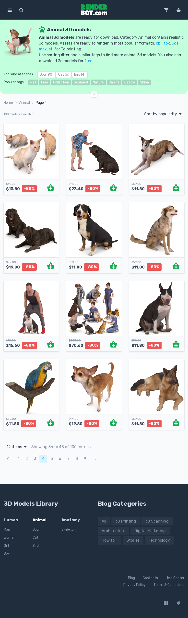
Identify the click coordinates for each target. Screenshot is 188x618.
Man (7, 529)
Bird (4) (79, 74)
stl (51, 49)
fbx (167, 43)
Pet (33, 82)
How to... (110, 540)
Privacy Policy (134, 585)
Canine (114, 82)
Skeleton (68, 529)
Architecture (113, 530)
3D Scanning (157, 521)
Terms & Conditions (168, 585)
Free (44, 82)
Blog (131, 578)
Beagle (129, 82)
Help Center (175, 578)
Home (8, 103)
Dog (36, 529)
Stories (133, 540)
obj (159, 43)
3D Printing (125, 521)
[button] (9, 10)
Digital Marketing (150, 530)
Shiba (144, 82)
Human (11, 520)
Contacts (150, 578)
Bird (36, 546)
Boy (7, 553)
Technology (159, 540)
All (104, 521)
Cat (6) (63, 74)
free (88, 60)
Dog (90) (46, 74)
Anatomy (70, 520)
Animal (24, 103)
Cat (35, 538)
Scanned (81, 82)
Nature (98, 82)
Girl (6, 546)
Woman (9, 538)
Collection (61, 82)
